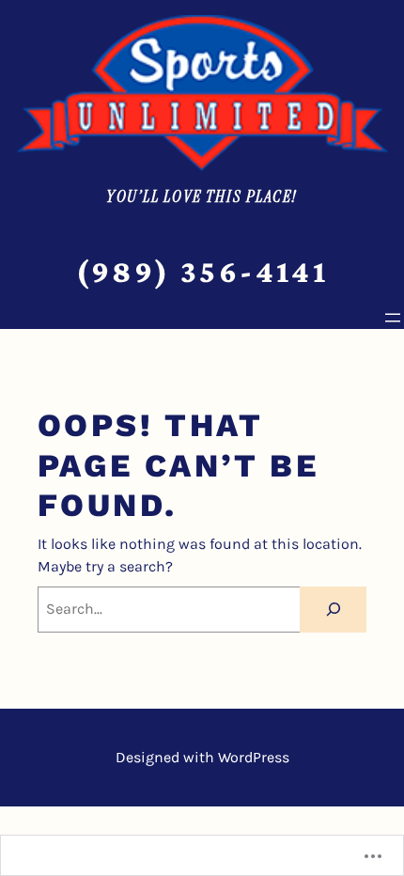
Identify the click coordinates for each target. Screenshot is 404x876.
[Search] (333, 610)
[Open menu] (392, 317)
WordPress (253, 757)
